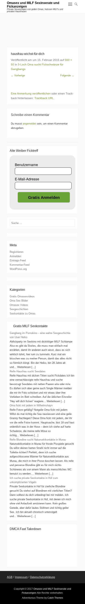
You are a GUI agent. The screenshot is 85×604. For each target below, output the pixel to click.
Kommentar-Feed (19, 264)
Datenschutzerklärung (42, 577)
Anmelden (15, 256)
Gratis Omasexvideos (22, 296)
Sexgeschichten (19, 309)
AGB (9, 577)
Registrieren (16, 251)
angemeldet (29, 123)
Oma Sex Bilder (19, 300)
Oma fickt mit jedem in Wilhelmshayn (31, 405)
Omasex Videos (19, 304)
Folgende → (67, 75)
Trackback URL (44, 98)
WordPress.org (18, 268)
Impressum (21, 577)
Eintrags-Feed (18, 260)
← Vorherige (18, 75)
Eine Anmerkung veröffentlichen (31, 93)
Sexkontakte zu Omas (22, 313)
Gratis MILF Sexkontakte (30, 326)
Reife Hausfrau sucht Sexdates (27, 371)
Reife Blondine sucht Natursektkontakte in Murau (38, 439)
